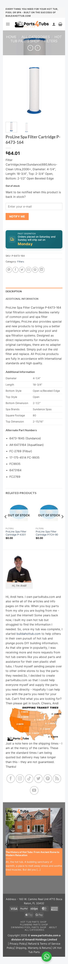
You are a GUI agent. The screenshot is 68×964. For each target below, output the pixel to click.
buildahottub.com (29, 633)
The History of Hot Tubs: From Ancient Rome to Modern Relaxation (32, 854)
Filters (50, 41)
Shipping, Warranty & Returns (33, 947)
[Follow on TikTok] (29, 778)
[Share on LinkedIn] (42, 270)
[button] (8, 24)
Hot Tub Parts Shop (36, 39)
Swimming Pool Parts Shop (28, 927)
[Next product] (30, 48)
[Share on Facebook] (15, 270)
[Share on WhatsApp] (9, 270)
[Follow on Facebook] (11, 778)
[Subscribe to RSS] (57, 778)
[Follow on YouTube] (34, 790)
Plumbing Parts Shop (34, 924)
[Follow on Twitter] (38, 778)
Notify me (17, 216)
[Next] (56, 91)
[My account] (54, 24)
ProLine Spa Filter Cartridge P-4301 (16, 533)
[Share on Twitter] (22, 270)
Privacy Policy (18, 943)
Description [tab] (14, 291)
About (53, 927)
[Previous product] (37, 48)
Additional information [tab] (22, 298)
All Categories (35, 37)
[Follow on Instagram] (20, 778)
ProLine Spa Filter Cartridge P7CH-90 (47, 533)
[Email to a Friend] (29, 270)
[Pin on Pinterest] (35, 270)
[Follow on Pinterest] (48, 778)
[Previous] (11, 91)
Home (11, 37)
